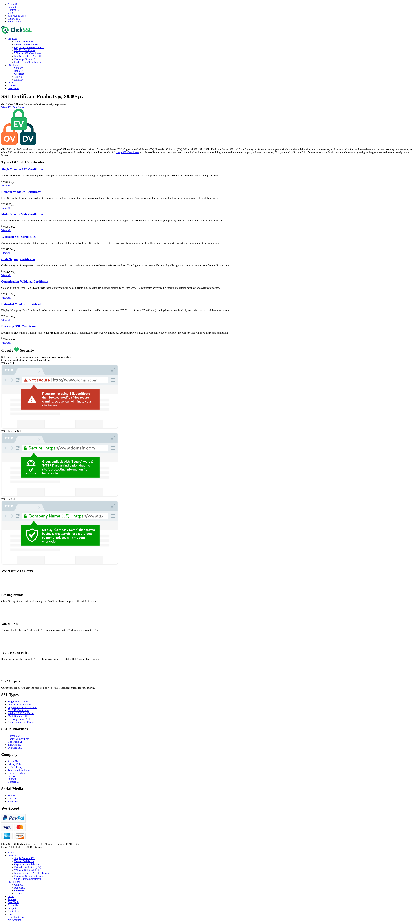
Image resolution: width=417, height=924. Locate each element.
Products (12, 38)
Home (11, 852)
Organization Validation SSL (29, 47)
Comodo (18, 68)
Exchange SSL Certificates (18, 326)
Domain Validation (24, 861)
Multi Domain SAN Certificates (22, 214)
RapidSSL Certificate (19, 738)
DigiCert (18, 79)
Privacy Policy (15, 764)
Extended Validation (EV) (27, 867)
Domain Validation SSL (26, 44)
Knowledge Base (17, 15)
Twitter (11, 795)
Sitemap (12, 776)
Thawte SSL (14, 744)
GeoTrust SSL (15, 741)
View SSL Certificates (12, 107)
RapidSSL (19, 70)
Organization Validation (26, 864)
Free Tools (13, 88)
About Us (13, 4)
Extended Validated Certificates (22, 304)
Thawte (18, 76)
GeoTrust (19, 73)
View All (6, 185)
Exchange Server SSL (25, 59)
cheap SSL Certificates (127, 152)
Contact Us (13, 9)
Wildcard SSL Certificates (27, 53)
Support (12, 7)
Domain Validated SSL (20, 704)
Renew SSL (14, 18)
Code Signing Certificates (27, 62)
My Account (14, 21)
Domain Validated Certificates (21, 192)
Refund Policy (15, 767)
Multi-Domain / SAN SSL (28, 56)
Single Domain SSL (24, 41)
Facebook (13, 801)
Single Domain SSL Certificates (22, 169)
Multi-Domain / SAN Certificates (31, 873)
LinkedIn (12, 798)
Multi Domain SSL (18, 716)
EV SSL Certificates (24, 50)
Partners (12, 85)
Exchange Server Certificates (29, 876)
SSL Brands (14, 65)
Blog (10, 12)
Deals (11, 82)
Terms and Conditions (19, 770)
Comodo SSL (15, 736)
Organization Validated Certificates (24, 281)
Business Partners (17, 773)
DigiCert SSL (15, 747)
